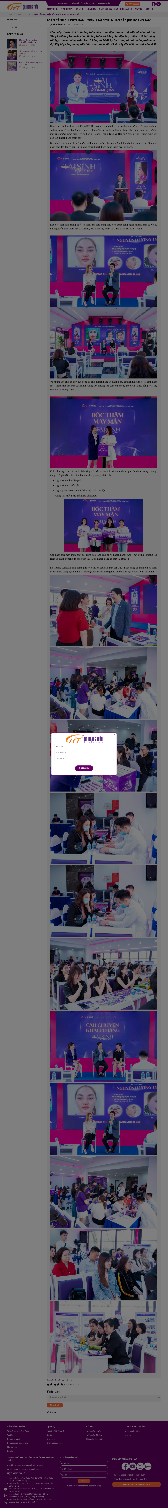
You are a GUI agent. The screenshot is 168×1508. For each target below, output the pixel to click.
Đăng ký (84, 768)
